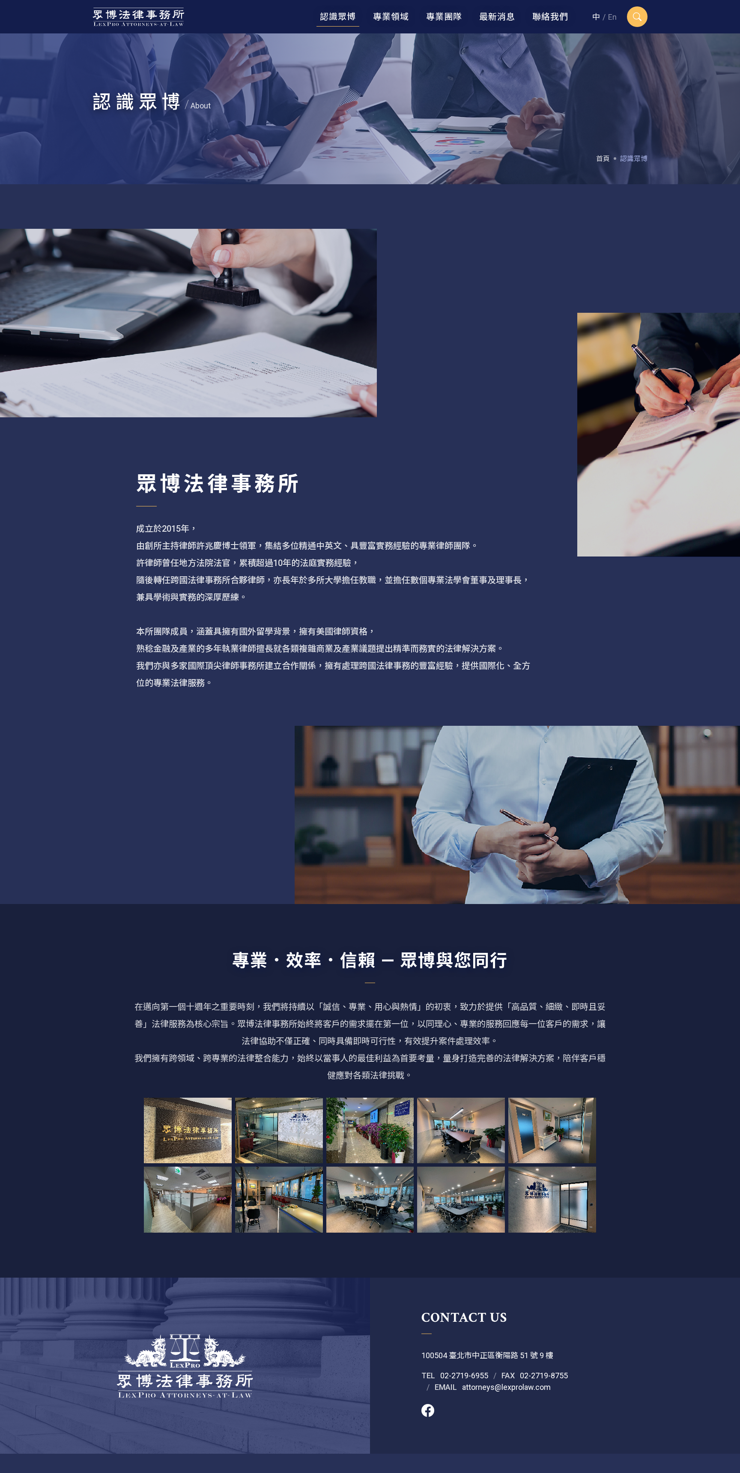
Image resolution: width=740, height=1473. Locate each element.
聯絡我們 (550, 17)
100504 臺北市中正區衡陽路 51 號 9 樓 (487, 1355)
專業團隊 (444, 17)
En (612, 16)
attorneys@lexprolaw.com (506, 1387)
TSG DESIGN (461, 1463)
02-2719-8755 (544, 1375)
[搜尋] (637, 16)
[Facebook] (427, 1411)
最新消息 (497, 17)
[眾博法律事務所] (138, 16)
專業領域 (391, 17)
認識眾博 (338, 17)
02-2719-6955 (464, 1375)
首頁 (603, 159)
